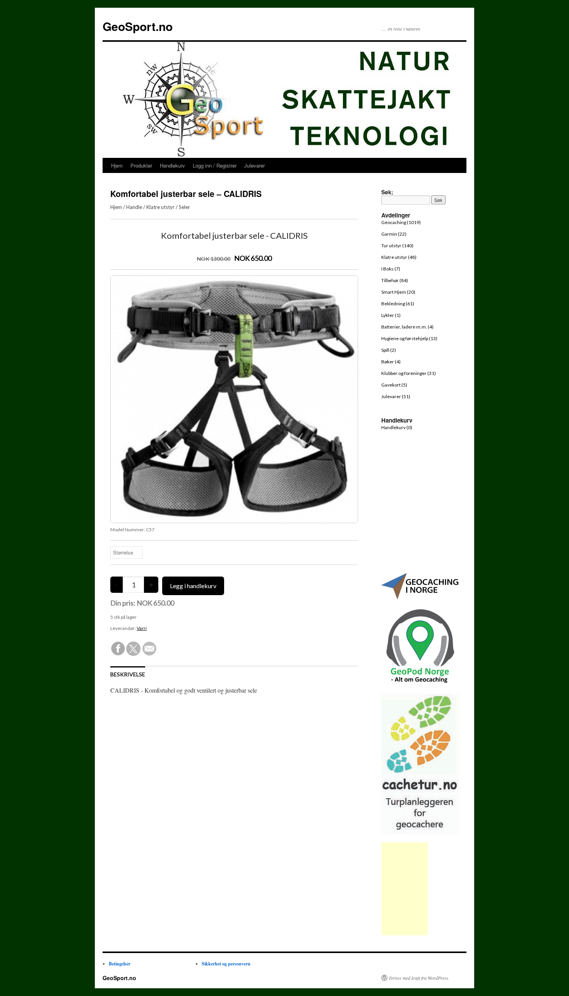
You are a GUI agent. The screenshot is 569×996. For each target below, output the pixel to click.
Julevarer (254, 165)
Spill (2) (388, 350)
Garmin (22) (393, 234)
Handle (134, 207)
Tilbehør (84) (394, 280)
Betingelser (119, 963)
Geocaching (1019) (401, 222)
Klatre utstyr (160, 207)
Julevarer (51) (395, 396)
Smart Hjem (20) (398, 292)
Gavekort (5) (394, 385)
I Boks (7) (390, 269)
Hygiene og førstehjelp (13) (409, 338)
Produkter (141, 165)
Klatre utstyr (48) (398, 257)
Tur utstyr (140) (397, 245)
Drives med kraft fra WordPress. (419, 978)
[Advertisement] (404, 888)
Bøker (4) (391, 362)
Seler (184, 207)
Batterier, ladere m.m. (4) (407, 327)
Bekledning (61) (397, 303)
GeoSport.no (138, 26)
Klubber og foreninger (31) (408, 373)
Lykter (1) (391, 315)
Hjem (117, 165)
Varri (142, 628)
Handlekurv (172, 165)
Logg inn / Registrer (215, 165)
